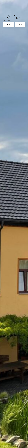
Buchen (20, 24)
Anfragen (8, 24)
